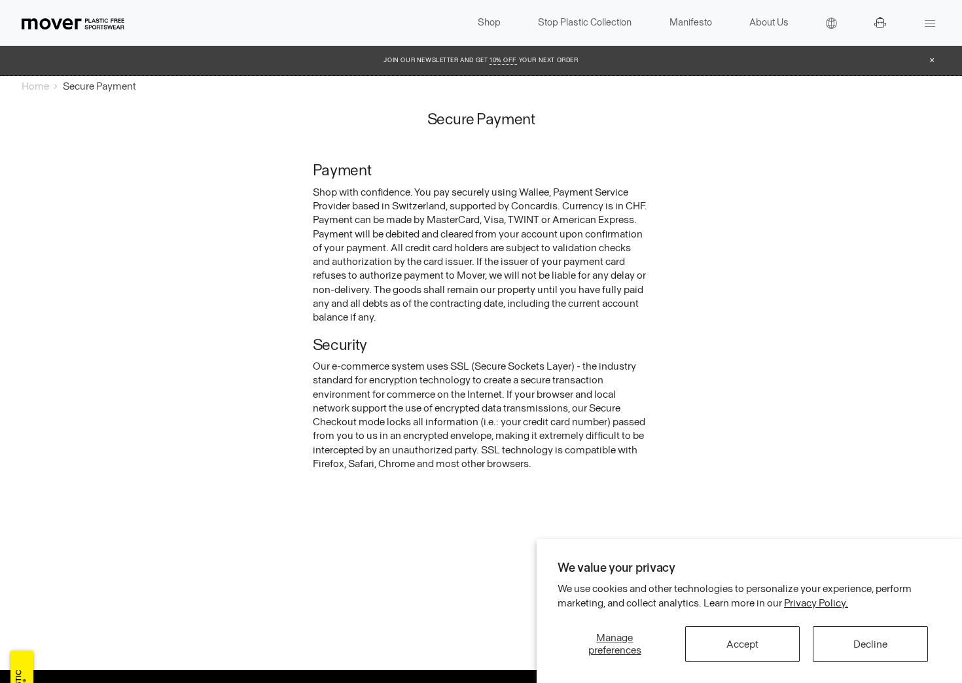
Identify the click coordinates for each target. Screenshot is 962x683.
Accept (742, 644)
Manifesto (690, 22)
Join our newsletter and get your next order (480, 60)
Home (35, 86)
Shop (489, 22)
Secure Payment (99, 86)
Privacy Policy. (816, 603)
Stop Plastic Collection (585, 22)
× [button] (932, 60)
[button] (831, 23)
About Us (769, 22)
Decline (870, 644)
